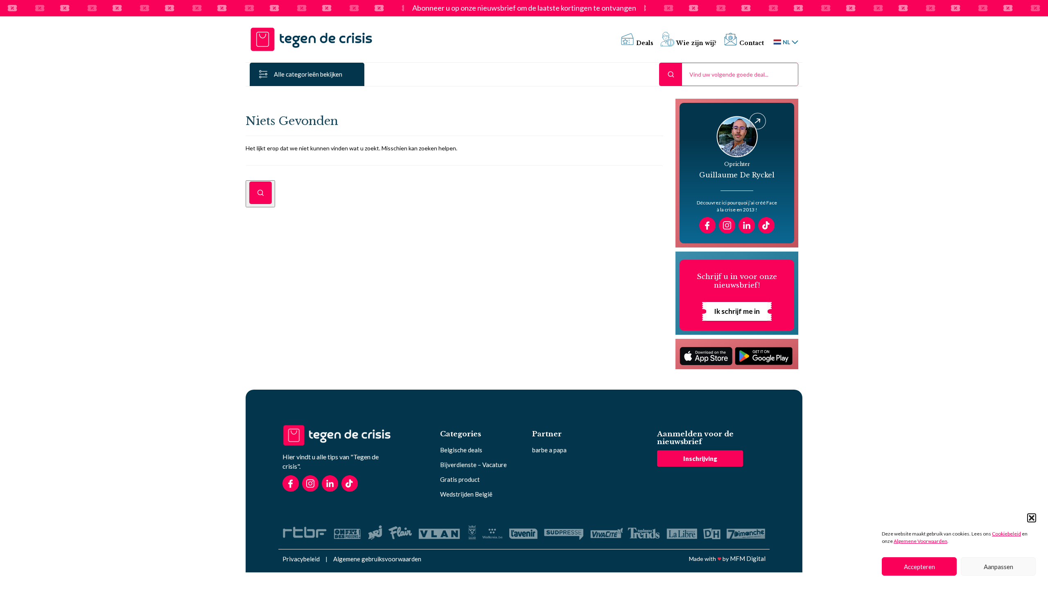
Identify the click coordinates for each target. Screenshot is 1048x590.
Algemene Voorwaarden (920, 541)
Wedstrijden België (466, 494)
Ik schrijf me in (737, 311)
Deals (644, 43)
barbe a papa (549, 450)
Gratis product (460, 479)
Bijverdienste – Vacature (473, 464)
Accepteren (919, 566)
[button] (1032, 518)
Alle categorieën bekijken (308, 74)
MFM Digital (748, 558)
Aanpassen (998, 566)
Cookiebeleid (1006, 534)
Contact (751, 43)
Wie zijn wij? (696, 43)
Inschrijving (700, 458)
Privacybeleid (301, 559)
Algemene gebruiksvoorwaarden (377, 559)
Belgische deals (461, 450)
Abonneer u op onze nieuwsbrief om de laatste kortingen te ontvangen (524, 8)
